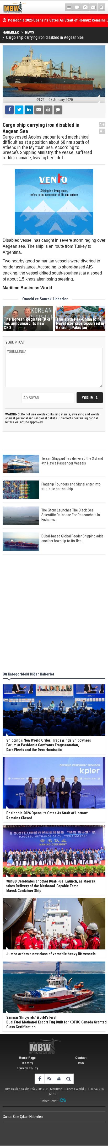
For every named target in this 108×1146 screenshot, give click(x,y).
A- (102, 131)
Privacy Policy (27, 1068)
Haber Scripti (49, 1101)
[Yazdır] (48, 109)
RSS (81, 1063)
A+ (102, 124)
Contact (81, 1058)
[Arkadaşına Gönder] (38, 109)
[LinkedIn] (29, 109)
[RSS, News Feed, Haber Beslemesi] (49, 1079)
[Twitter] (19, 109)
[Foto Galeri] (85, 7)
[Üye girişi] (59, 1079)
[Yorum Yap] (58, 109)
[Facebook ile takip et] (39, 1079)
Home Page (27, 1058)
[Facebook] (9, 109)
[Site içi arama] (101, 7)
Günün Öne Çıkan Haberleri (23, 1116)
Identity (27, 1063)
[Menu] (69, 7)
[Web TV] (77, 7)
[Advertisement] (54, 614)
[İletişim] (93, 7)
